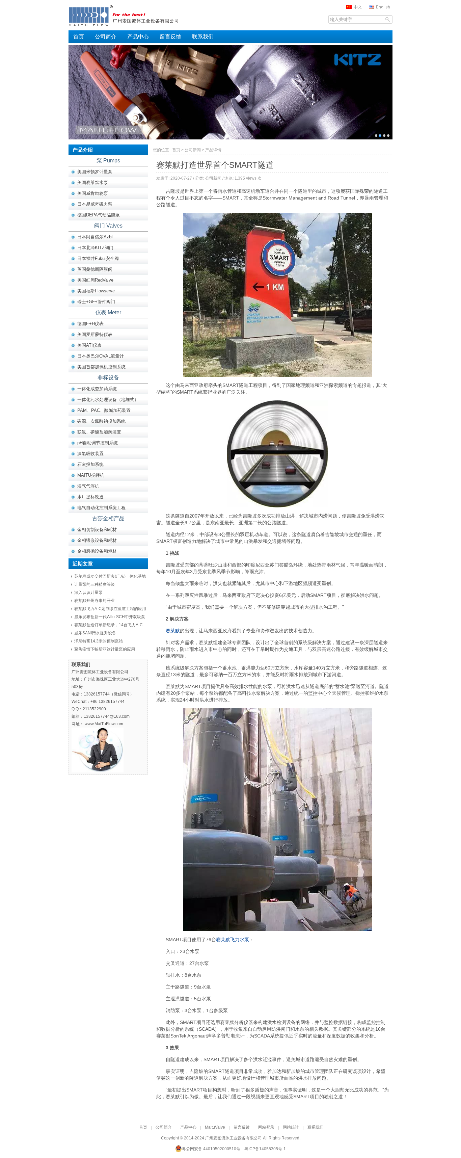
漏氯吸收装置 (90, 453)
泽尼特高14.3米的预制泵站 (98, 641)
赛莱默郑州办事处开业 (94, 600)
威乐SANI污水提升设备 (95, 633)
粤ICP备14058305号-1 (265, 1149)
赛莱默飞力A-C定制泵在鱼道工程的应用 (110, 608)
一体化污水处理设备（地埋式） (108, 399)
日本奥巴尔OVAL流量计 (100, 356)
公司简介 (105, 37)
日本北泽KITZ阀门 (95, 247)
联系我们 (203, 37)
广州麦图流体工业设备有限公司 (136, 15)
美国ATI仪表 (89, 345)
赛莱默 (173, 630)
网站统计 (291, 1127)
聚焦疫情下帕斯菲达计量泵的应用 (104, 649)
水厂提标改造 (90, 496)
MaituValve (215, 1127)
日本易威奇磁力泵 (94, 204)
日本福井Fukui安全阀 (98, 258)
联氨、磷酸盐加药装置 (99, 432)
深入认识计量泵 (88, 592)
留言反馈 (170, 37)
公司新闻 (193, 150)
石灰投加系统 (90, 464)
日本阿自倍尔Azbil (95, 236)
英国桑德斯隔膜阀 (94, 269)
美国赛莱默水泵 (92, 182)
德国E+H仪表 (90, 323)
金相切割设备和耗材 (97, 529)
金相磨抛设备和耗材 (97, 551)
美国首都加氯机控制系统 (101, 366)
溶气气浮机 (88, 486)
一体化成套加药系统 (97, 388)
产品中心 (138, 37)
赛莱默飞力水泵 (232, 939)
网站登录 (266, 1127)
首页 (78, 37)
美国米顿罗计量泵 (94, 171)
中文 (356, 6)
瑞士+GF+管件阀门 (96, 301)
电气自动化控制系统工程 (101, 507)
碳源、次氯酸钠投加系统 (101, 421)
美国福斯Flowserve (96, 290)
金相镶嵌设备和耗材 (97, 540)
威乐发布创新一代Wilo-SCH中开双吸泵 (109, 616)
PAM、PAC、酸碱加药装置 (104, 410)
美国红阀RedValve (95, 280)
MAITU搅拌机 (90, 475)
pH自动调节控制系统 (97, 442)
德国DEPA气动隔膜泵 (98, 214)
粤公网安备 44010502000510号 (211, 1149)
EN (380, 6)
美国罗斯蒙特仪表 (94, 334)
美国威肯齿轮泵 (92, 193)
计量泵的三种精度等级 (94, 584)
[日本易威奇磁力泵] (230, 92)
